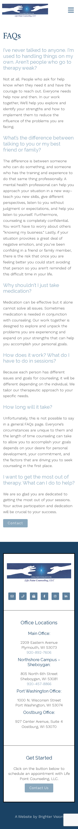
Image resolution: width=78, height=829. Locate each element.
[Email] (12, 596)
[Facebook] (44, 596)
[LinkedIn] (66, 596)
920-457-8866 (39, 684)
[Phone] (23, 596)
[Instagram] (55, 596)
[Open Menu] (71, 10)
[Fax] (33, 596)
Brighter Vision (50, 816)
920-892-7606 (39, 652)
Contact (15, 523)
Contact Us (39, 788)
